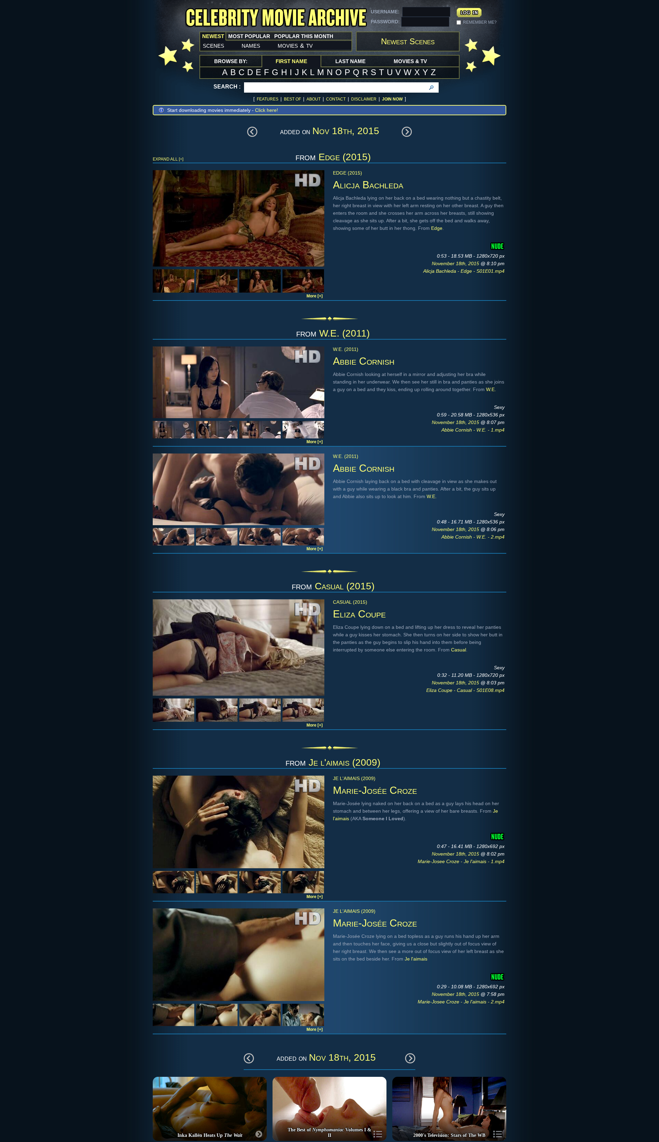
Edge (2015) (345, 157)
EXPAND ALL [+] (168, 159)
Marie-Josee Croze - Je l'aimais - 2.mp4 (461, 1001)
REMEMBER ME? (480, 22)
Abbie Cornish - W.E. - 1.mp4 (473, 430)
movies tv (295, 45)
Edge (436, 228)
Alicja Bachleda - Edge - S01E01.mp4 (464, 271)
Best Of (292, 99)
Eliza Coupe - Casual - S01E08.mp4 (465, 690)
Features (267, 99)
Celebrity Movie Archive (276, 18)
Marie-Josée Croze (375, 790)
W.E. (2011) (344, 333)
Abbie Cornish (363, 361)
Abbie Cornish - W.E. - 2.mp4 (473, 537)
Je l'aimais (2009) (344, 762)
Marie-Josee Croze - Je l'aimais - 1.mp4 (461, 861)
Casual (458, 649)
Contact (336, 99)
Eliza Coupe (359, 614)
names (251, 45)
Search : (227, 87)
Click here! (266, 110)
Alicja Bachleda (368, 184)
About (314, 99)
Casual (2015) (344, 586)
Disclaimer (364, 99)
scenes (213, 45)
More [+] (315, 296)
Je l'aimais (416, 959)
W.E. (491, 389)
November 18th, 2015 (456, 263)
